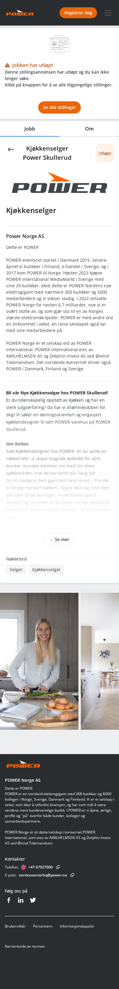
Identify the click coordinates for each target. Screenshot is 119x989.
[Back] (11, 149)
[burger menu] (108, 13)
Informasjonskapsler (77, 926)
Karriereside (15, 946)
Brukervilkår (15, 926)
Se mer (62, 539)
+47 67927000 (40, 867)
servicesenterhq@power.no (43, 875)
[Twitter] (33, 900)
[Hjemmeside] (23, 764)
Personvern (42, 926)
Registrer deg (78, 13)
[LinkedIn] (20, 900)
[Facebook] (8, 900)
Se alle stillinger (59, 107)
